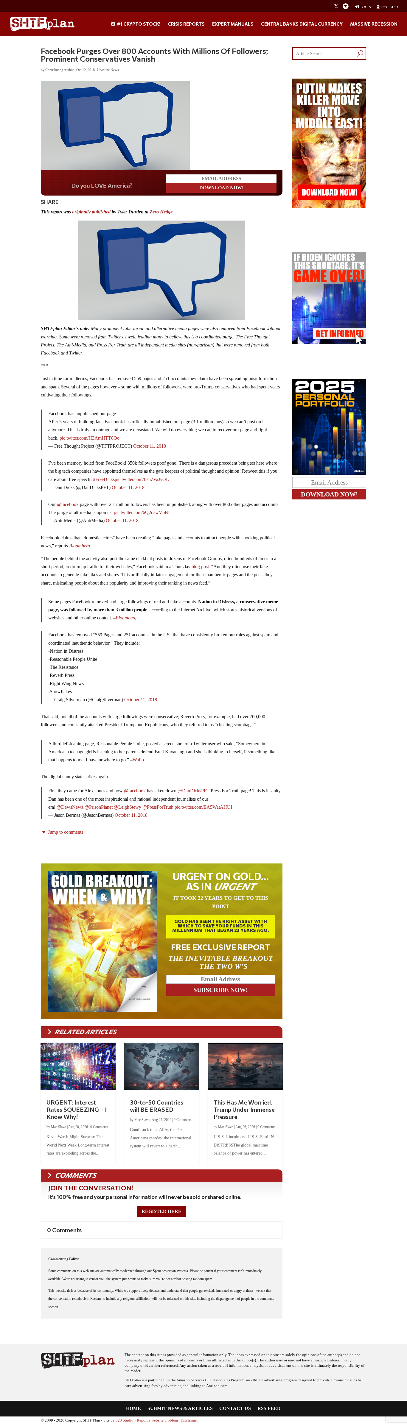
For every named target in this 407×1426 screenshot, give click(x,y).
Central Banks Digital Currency (302, 24)
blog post (200, 567)
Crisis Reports (186, 24)
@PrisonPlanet (99, 808)
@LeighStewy (127, 808)
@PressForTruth (157, 808)
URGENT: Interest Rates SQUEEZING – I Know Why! (76, 1110)
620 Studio (124, 1421)
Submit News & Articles (180, 1410)
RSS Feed (269, 1410)
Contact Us (235, 1410)
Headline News (108, 70)
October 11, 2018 (149, 447)
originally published (91, 212)
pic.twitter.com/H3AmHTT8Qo (89, 439)
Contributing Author (59, 70)
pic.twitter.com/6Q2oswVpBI (142, 513)
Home (133, 1410)
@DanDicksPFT (193, 791)
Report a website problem (157, 1421)
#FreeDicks (104, 480)
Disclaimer (189, 1421)
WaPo (138, 760)
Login (365, 7)
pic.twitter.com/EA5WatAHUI (203, 808)
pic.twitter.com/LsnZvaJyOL (142, 480)
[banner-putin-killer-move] (329, 206)
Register (389, 7)
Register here (161, 1212)
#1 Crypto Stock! (138, 24)
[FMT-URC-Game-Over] (329, 342)
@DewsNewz (70, 808)
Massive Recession (373, 24)
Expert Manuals (233, 24)
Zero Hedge (161, 212)
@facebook (68, 505)
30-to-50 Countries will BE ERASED (156, 1107)
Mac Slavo (58, 1128)
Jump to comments (65, 833)
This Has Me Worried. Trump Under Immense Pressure (244, 1110)
